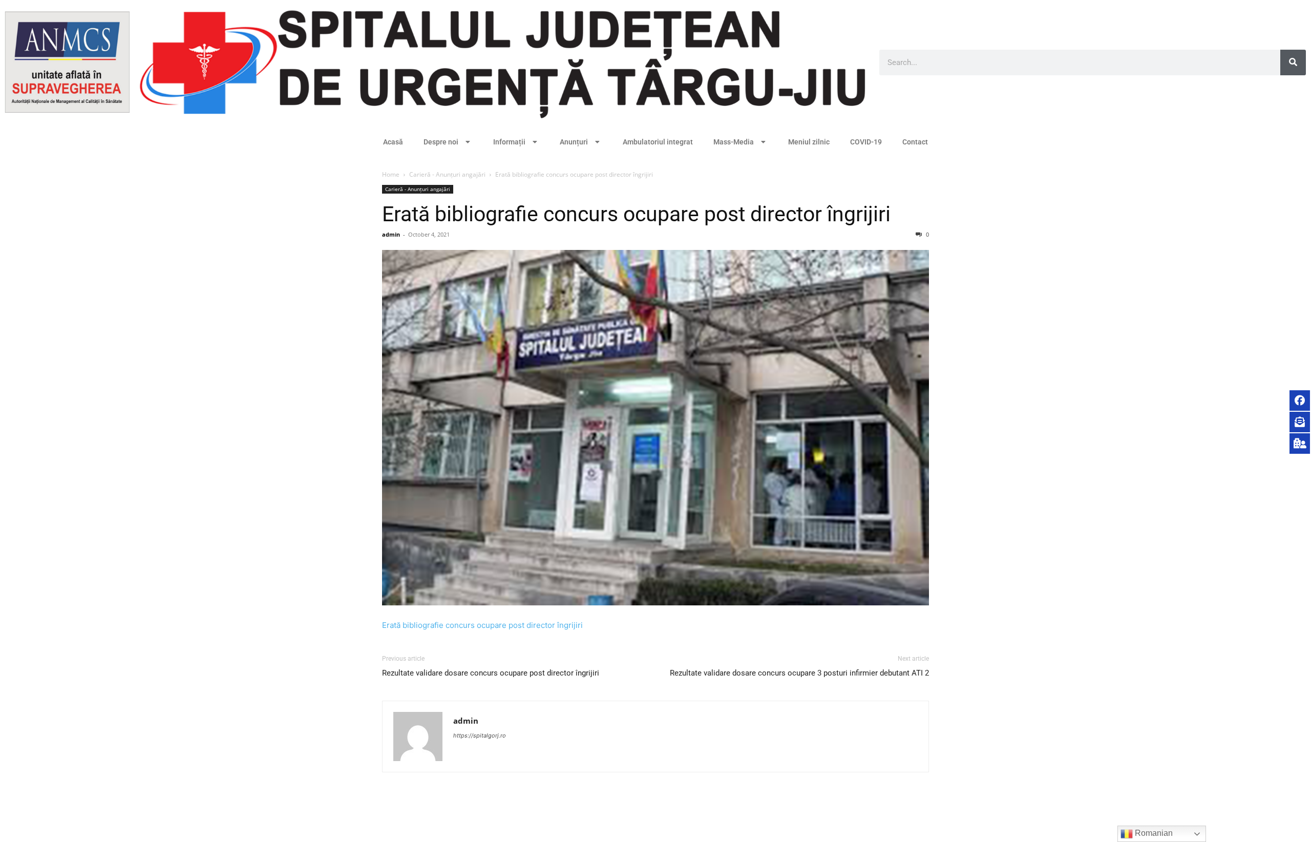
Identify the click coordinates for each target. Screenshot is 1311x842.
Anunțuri (574, 142)
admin (391, 234)
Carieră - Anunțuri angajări (447, 174)
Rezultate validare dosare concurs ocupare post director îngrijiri (490, 673)
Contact (915, 142)
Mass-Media (733, 142)
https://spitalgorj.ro (479, 735)
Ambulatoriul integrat (658, 142)
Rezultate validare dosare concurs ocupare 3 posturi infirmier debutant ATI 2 (799, 673)
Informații (509, 142)
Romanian (1153, 833)
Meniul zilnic (809, 142)
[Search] (1293, 62)
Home (390, 174)
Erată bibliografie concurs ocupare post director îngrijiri (636, 214)
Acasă (393, 142)
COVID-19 (866, 142)
